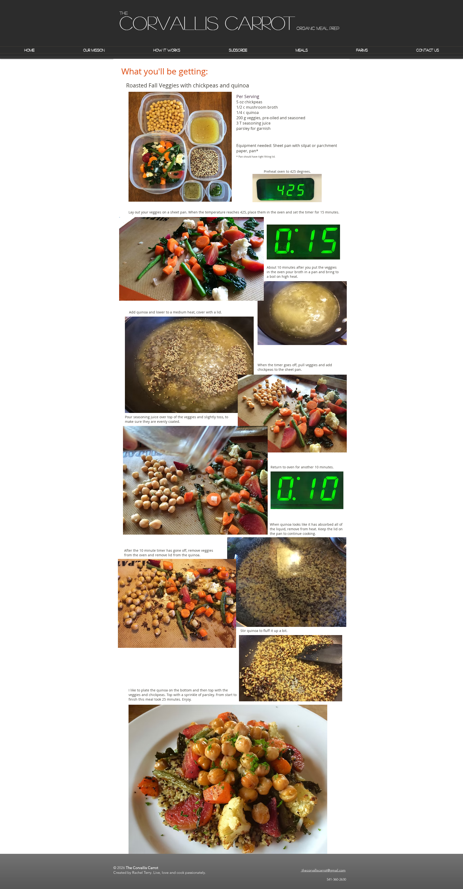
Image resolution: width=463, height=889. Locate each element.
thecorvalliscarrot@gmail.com (323, 870)
